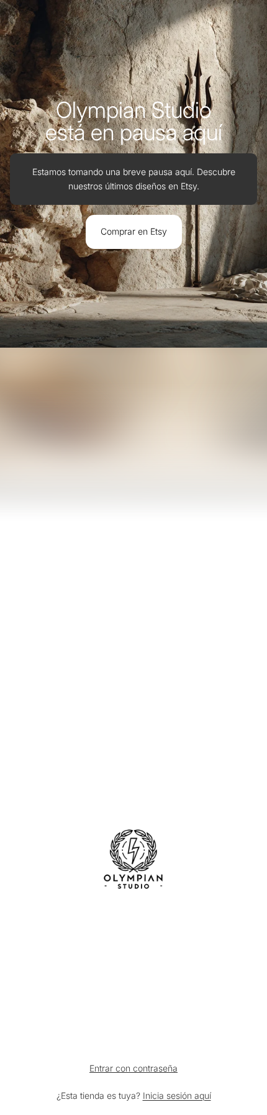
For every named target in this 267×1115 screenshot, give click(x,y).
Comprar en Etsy (134, 231)
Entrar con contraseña (133, 1068)
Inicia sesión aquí (177, 1095)
